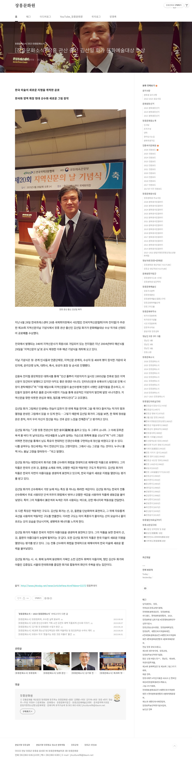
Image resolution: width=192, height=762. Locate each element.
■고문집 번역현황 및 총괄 (155, 529)
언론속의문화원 (149, 145)
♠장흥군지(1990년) (152, 476)
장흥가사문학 (149, 290)
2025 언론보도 (150, 153)
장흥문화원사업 (149, 193)
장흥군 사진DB (90, 745)
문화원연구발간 (149, 273)
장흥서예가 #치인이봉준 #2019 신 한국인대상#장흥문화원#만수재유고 (159, 680)
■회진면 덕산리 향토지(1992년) (157, 444)
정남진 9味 (148, 344)
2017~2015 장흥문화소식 (154, 396)
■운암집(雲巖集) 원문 (153, 533)
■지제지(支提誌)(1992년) (154, 448)
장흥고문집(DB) (149, 524)
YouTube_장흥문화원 (71, 16)
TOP (174, 746)
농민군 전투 (147, 709)
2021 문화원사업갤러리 (153, 221)
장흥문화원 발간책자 (152, 281)
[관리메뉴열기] (186, 5)
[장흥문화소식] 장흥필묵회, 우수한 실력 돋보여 (39, 619)
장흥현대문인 (149, 294)
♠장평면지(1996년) (152, 491)
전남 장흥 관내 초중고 (151, 646)
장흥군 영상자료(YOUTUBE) (155, 268)
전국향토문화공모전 (150, 611)
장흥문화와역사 (149, 311)
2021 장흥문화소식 (151, 380)
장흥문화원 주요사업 (152, 197)
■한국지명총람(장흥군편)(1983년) (158, 421)
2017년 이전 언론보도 (153, 188)
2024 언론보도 (150, 157)
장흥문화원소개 (149, 120)
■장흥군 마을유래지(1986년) (156, 425)
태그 (28, 16)
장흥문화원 (25, 6)
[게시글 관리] (28, 598)
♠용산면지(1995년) (152, 483)
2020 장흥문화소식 (151, 384)
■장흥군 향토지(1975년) (154, 413)
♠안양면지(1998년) (152, 495)
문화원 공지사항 (150, 94)
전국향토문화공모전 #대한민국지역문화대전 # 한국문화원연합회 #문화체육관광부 (158, 693)
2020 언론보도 (150, 173)
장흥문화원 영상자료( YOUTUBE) (157, 264)
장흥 (155, 603)
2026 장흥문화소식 (151, 361)
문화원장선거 (148, 103)
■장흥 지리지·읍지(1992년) (155, 452)
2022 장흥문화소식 (151, 377)
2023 (170, 615)
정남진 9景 (148, 340)
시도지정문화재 (150, 323)
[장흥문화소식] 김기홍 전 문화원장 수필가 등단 (39, 626)
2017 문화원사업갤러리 (153, 237)
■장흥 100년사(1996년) (154, 464)
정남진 (164, 658)
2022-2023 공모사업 (152, 98)
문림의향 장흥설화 (151, 331)
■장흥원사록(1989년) (153, 433)
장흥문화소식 (24, 613)
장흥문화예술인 (149, 286)
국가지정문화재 (150, 315)
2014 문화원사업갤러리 (153, 248)
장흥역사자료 (149, 327)
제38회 (172, 658)
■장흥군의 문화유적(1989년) (156, 429)
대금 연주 (146, 674)
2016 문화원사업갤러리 (153, 240)
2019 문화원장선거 (151, 111)
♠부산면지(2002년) (152, 499)
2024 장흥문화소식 (151, 369)
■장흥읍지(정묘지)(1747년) (155, 405)
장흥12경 (147, 352)
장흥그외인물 (149, 306)
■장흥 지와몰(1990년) (153, 436)
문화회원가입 (149, 140)
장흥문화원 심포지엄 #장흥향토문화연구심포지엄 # (158, 621)
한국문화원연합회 (159, 615)
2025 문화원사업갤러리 (153, 205)
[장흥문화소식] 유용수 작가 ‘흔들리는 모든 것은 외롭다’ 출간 (45, 634)
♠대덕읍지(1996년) (152, 487)
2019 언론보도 (150, 177)
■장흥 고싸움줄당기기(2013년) (157, 472)
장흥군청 (163, 650)
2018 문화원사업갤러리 (153, 233)
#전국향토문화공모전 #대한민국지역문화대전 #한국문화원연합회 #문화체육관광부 (159, 639)
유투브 (145, 588)
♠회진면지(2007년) (152, 507)
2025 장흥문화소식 (151, 365)
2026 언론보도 (150, 149)
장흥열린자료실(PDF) (152, 519)
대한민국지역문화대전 (161, 631)
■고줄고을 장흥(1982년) (154, 417)
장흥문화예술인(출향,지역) (154, 298)
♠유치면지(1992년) (152, 479)
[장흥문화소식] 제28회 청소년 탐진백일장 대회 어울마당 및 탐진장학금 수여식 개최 (55, 630)
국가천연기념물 (150, 319)
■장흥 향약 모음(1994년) (154, 456)
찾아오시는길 (149, 136)
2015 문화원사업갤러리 (153, 244)
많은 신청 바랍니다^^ (151, 658)
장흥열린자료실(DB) (151, 401)
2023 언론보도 (150, 161)
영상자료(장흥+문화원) (152, 260)
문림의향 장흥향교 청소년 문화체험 (50, 745)
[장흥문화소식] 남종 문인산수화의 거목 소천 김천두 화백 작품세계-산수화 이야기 (54, 622)
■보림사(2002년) (151, 468)
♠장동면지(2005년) (152, 503)
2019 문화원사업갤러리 (153, 229)
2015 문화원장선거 (151, 115)
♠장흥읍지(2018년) (152, 515)
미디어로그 (45, 16)
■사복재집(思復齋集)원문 (155, 540)
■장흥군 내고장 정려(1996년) (156, 460)
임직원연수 (147, 603)
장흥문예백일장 (166, 627)
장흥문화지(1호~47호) (153, 277)
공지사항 (146, 90)
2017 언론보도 (150, 184)
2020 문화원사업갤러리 (153, 225)
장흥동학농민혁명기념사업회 (154, 705)
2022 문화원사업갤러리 (153, 217)
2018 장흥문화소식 (151, 392)
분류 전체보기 (148, 85)
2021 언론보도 (150, 169)
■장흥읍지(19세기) (152, 409)
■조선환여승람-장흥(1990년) (156, 440)
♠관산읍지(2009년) (152, 511)
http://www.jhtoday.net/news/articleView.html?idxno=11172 (53, 585)
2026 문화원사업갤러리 (153, 201)
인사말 (146, 124)
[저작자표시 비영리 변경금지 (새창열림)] (48, 598)
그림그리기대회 (148, 685)
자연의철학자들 (148, 662)
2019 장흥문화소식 (151, 388)
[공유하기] (24, 598)
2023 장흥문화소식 (41, 613)
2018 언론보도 (150, 180)
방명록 (113, 16)
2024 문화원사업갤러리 (153, 209)
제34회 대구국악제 (150, 650)
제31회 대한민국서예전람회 (153, 701)
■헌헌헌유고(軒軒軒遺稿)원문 (156, 536)
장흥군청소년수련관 (150, 627)
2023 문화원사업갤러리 (153, 213)
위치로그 (96, 16)
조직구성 (147, 128)
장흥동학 (146, 631)
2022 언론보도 (150, 165)
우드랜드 (146, 615)
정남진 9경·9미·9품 (151, 336)
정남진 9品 (148, 348)
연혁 (145, 132)
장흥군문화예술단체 (152, 302)
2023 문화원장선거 (151, 107)
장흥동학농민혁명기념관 (152, 654)
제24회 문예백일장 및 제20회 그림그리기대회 (159, 668)
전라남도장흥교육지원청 (152, 607)
